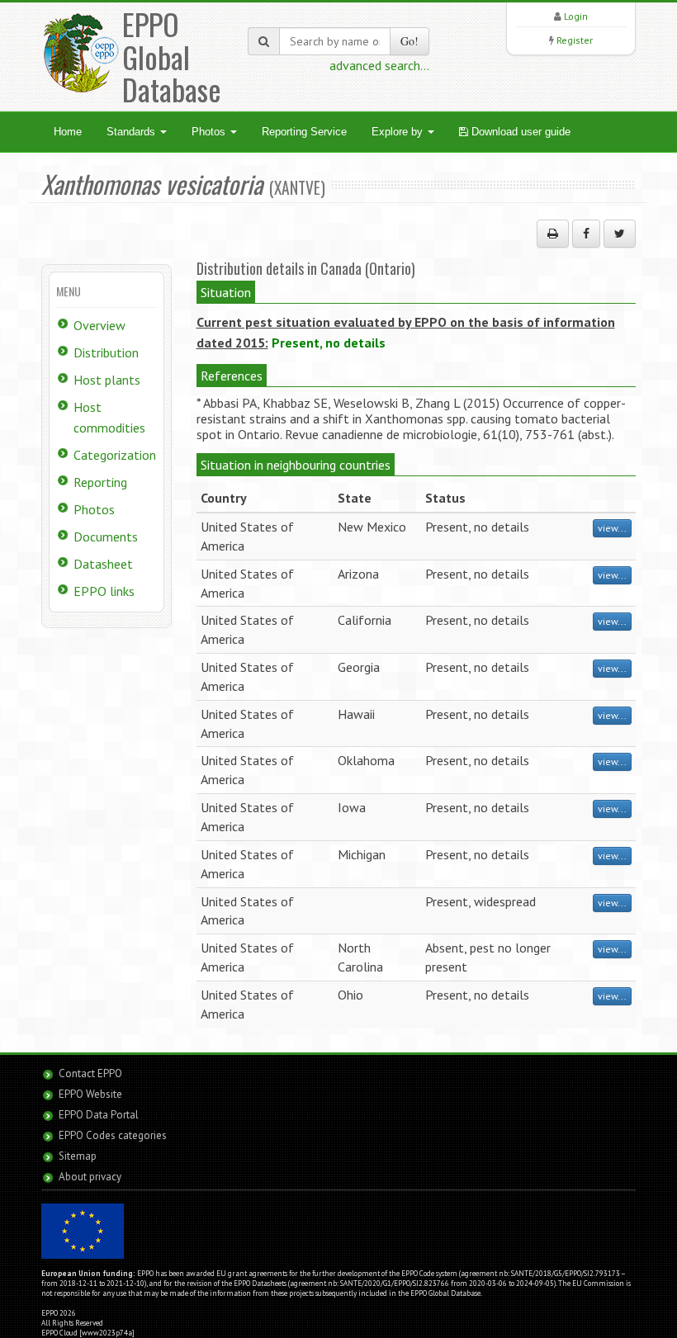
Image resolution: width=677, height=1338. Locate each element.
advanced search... (379, 65)
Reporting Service (304, 131)
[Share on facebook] (586, 234)
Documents (105, 536)
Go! (409, 41)
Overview (99, 325)
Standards (133, 131)
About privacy (90, 1177)
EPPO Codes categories (113, 1135)
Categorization (114, 455)
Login (576, 16)
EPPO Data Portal (99, 1115)
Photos (210, 131)
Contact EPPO (90, 1073)
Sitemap (78, 1156)
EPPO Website (90, 1094)
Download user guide (519, 131)
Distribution (106, 352)
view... (612, 528)
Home (68, 131)
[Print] (553, 234)
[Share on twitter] (620, 234)
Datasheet (103, 564)
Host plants (106, 379)
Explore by (399, 131)
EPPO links (104, 591)
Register (574, 40)
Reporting (100, 482)
